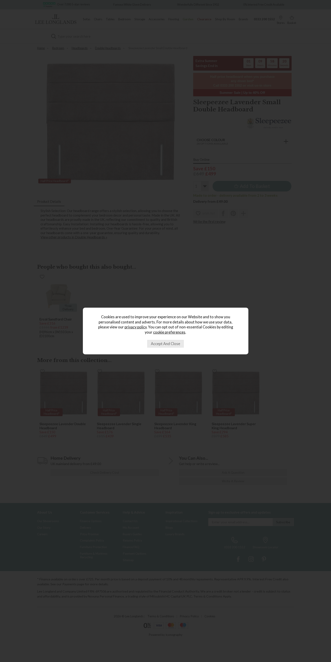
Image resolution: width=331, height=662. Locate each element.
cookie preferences (169, 332)
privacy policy (136, 327)
